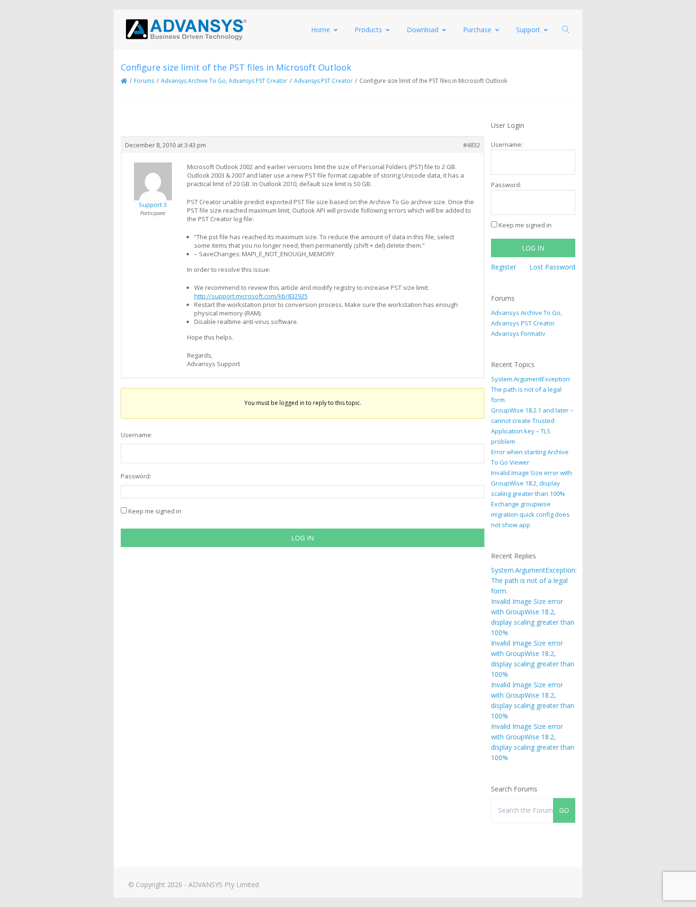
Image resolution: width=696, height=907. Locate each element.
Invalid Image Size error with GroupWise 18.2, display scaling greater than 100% (531, 483)
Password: (136, 476)
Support (528, 29)
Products (368, 29)
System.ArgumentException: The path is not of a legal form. (531, 389)
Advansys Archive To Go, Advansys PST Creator (224, 81)
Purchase (477, 29)
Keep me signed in (154, 511)
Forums (144, 81)
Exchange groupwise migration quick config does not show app (530, 514)
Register (503, 266)
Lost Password (552, 266)
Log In (302, 537)
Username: (136, 435)
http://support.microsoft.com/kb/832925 (251, 296)
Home (320, 29)
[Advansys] (186, 29)
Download (422, 29)
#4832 (471, 145)
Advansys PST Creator (323, 81)
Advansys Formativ (518, 333)
